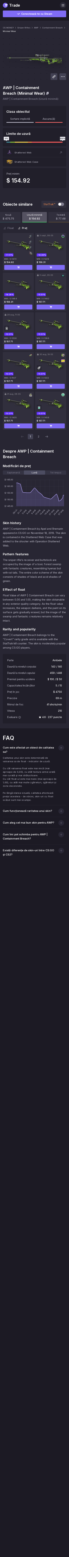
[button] (34, 152)
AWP (36, 27)
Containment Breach (52, 27)
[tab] (13, 472)
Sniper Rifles (23, 27)
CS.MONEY (8, 27)
